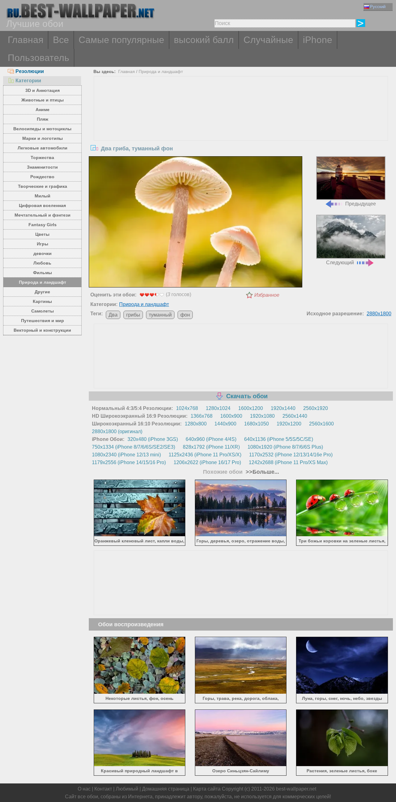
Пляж (42, 119)
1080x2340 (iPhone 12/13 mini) (126, 454)
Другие (42, 291)
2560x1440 (294, 416)
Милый (42, 195)
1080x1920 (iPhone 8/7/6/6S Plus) (285, 447)
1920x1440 (283, 408)
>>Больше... (261, 472)
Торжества (42, 157)
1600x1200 (250, 408)
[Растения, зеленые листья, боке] (342, 765)
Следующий (340, 262)
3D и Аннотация (42, 90)
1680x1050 (256, 423)
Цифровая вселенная (42, 205)
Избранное (266, 295)
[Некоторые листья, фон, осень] (139, 692)
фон (185, 314)
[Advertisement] (241, 123)
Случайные (268, 40)
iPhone (317, 40)
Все (61, 40)
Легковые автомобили (42, 147)
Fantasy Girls (42, 224)
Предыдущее (360, 203)
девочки (42, 253)
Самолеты (42, 310)
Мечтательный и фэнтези (43, 215)
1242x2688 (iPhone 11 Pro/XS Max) (288, 462)
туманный (160, 314)
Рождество (42, 176)
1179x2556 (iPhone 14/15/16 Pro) (129, 462)
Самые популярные (121, 40)
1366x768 (202, 416)
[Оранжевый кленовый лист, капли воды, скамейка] (139, 535)
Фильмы (42, 272)
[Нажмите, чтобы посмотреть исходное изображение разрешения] (195, 223)
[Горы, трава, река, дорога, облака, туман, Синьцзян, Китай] (240, 692)
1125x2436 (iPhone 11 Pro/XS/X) (205, 454)
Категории (28, 80)
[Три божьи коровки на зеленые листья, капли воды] (342, 535)
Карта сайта (207, 788)
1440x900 (225, 423)
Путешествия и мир (42, 320)
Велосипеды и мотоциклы (42, 128)
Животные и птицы (42, 99)
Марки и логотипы (42, 138)
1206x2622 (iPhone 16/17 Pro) (207, 462)
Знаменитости (42, 167)
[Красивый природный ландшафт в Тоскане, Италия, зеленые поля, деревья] (139, 765)
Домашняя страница (165, 788)
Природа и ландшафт (42, 282)
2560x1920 (315, 408)
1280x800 (196, 423)
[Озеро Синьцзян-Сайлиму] (240, 765)
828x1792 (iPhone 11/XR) (211, 447)
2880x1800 (379, 313)
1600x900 (231, 416)
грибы (133, 314)
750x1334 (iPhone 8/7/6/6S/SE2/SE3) (133, 447)
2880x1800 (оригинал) (117, 431)
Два (113, 314)
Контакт (103, 788)
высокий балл (204, 40)
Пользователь (38, 58)
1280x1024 (218, 408)
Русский (377, 6)
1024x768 (187, 408)
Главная (25, 40)
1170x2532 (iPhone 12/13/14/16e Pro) (291, 454)
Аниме (43, 109)
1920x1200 (289, 423)
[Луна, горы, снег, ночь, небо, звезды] (342, 692)
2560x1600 (321, 423)
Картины (42, 301)
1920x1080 (262, 416)
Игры (42, 243)
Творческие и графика (42, 186)
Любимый (127, 788)
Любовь (42, 263)
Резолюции (29, 71)
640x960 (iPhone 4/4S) (211, 439)
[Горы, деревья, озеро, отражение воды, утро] (240, 535)
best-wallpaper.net (296, 788)
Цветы (42, 234)
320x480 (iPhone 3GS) (152, 439)
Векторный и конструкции (42, 330)
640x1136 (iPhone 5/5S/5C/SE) (278, 439)
